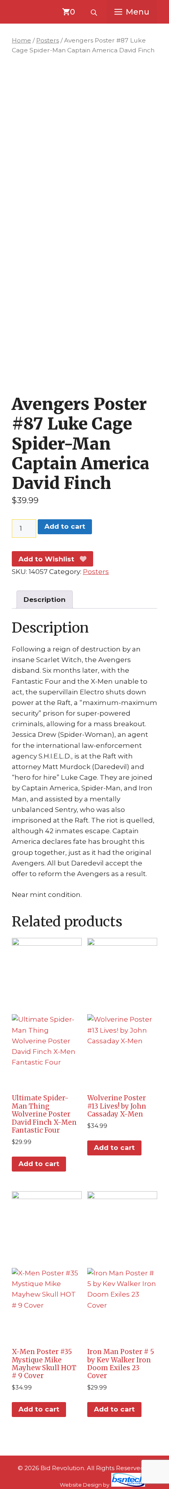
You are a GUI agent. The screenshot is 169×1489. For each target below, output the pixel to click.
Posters (47, 40)
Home (21, 40)
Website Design (81, 1485)
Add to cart (64, 526)
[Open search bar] (95, 12)
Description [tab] (45, 599)
